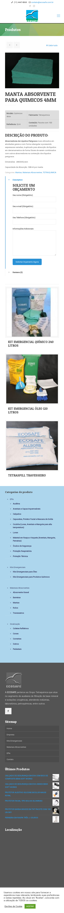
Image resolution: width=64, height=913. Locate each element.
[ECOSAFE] (32, 16)
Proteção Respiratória (22, 551)
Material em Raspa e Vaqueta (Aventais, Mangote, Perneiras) (34, 539)
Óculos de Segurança (22, 546)
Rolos (15, 608)
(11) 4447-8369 (20, 2)
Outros (16, 644)
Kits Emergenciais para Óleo (25, 572)
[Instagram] (34, 6)
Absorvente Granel (21, 592)
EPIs (12, 499)
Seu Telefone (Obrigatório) (24, 217)
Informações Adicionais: (23, 229)
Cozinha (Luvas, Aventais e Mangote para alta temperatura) (32, 525)
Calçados (17, 514)
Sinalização (15, 624)
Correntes (17, 639)
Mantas (18, 172)
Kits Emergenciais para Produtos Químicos (31, 577)
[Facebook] (30, 6)
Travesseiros (18, 613)
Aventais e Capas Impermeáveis (26, 509)
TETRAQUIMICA (49, 172)
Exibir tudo (53, 45)
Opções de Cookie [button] (13, 906)
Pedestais (17, 649)
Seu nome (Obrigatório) (23, 195)
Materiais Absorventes (32, 172)
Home (9, 728)
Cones (15, 633)
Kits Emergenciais (17, 567)
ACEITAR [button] (30, 906)
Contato (10, 759)
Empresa (10, 735)
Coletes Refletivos (21, 628)
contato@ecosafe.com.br (42, 2)
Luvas (15, 532)
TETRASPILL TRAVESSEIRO (27, 475)
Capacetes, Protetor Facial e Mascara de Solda (33, 519)
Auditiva (16, 504)
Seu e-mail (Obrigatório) (23, 206)
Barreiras (17, 597)
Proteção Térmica (20, 556)
